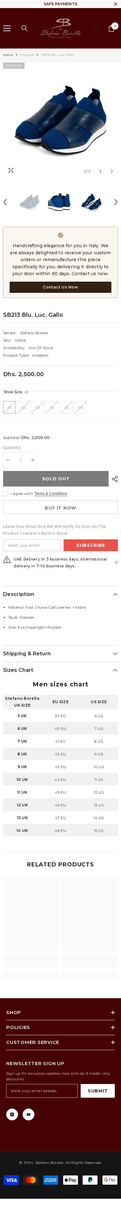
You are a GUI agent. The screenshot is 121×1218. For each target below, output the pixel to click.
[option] (60, 120)
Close (115, 4)
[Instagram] (12, 1114)
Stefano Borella (34, 332)
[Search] (24, 28)
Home (8, 55)
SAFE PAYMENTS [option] (60, 4)
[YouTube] (28, 1114)
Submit (98, 1091)
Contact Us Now (60, 287)
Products (27, 55)
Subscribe (90, 545)
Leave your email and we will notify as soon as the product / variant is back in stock (54, 530)
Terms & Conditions (50, 493)
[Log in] (96, 28)
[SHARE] (113, 479)
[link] (31, 965)
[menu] (7, 28)
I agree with (22, 493)
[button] (100, 171)
